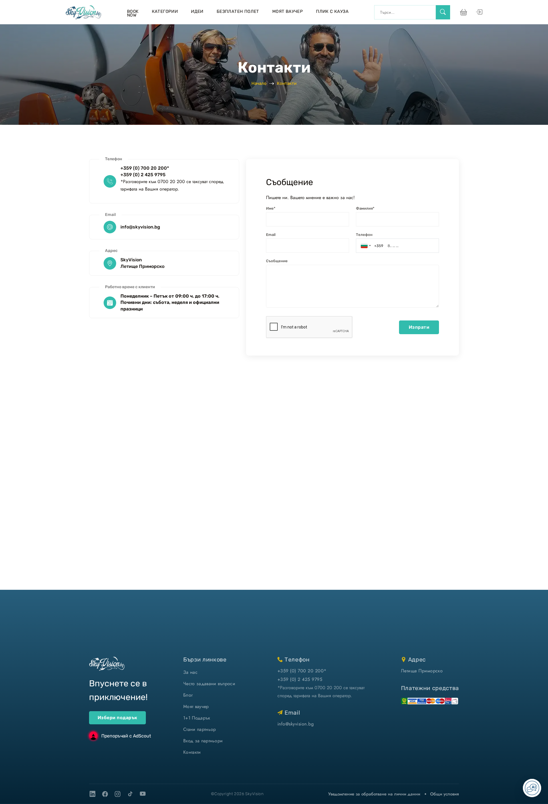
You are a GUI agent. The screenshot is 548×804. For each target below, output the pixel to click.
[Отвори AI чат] (532, 788)
